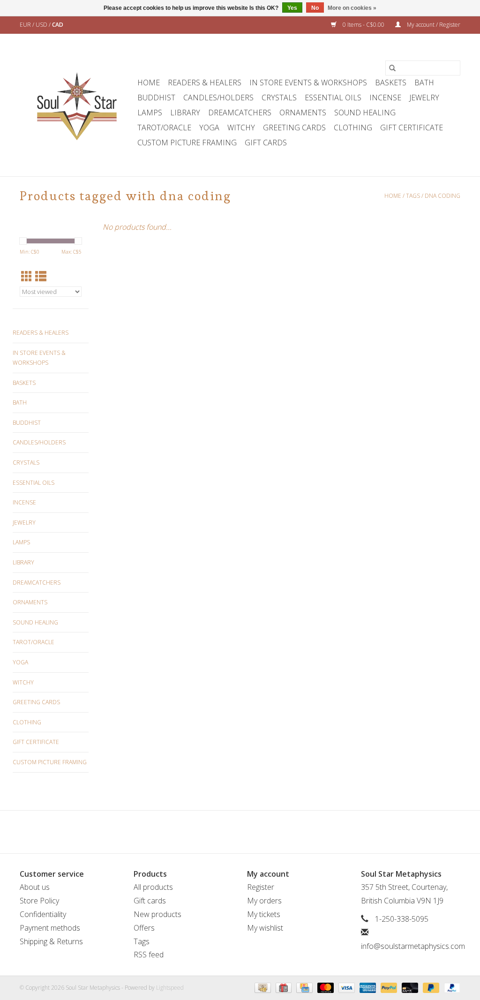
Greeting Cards (294, 127)
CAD (57, 25)
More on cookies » (352, 8)
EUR (26, 25)
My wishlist (265, 928)
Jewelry (424, 97)
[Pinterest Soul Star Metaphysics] (240, 831)
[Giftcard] (282, 987)
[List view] (40, 276)
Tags (413, 196)
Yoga (209, 127)
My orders (264, 900)
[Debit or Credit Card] (409, 987)
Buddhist (156, 97)
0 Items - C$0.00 (363, 25)
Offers (144, 928)
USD (42, 25)
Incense (385, 97)
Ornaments (302, 112)
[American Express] (366, 987)
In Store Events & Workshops (308, 82)
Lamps (149, 112)
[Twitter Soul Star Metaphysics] (223, 831)
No (315, 8)
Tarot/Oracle (164, 127)
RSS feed (149, 954)
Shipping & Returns (51, 941)
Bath (424, 82)
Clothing (353, 127)
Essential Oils (333, 97)
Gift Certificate (411, 127)
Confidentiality (43, 914)
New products (157, 914)
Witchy (241, 127)
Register (260, 887)
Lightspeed (170, 988)
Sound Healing (365, 112)
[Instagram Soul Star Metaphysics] (273, 831)
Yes (292, 8)
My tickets (263, 914)
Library (185, 112)
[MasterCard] (324, 987)
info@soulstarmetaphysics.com (413, 946)
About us (35, 887)
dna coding (442, 196)
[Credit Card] (303, 987)
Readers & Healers (204, 82)
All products (153, 887)
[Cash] (261, 987)
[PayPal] (387, 987)
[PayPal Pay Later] (430, 987)
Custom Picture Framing (187, 142)
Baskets (390, 82)
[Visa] (345, 987)
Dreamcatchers (239, 112)
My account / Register (432, 25)
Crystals (279, 97)
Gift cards (266, 142)
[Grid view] (26, 276)
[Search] (392, 67)
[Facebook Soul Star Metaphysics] (206, 831)
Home (148, 82)
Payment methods (50, 928)
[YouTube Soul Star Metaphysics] (256, 831)
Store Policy (39, 900)
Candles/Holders (218, 97)
